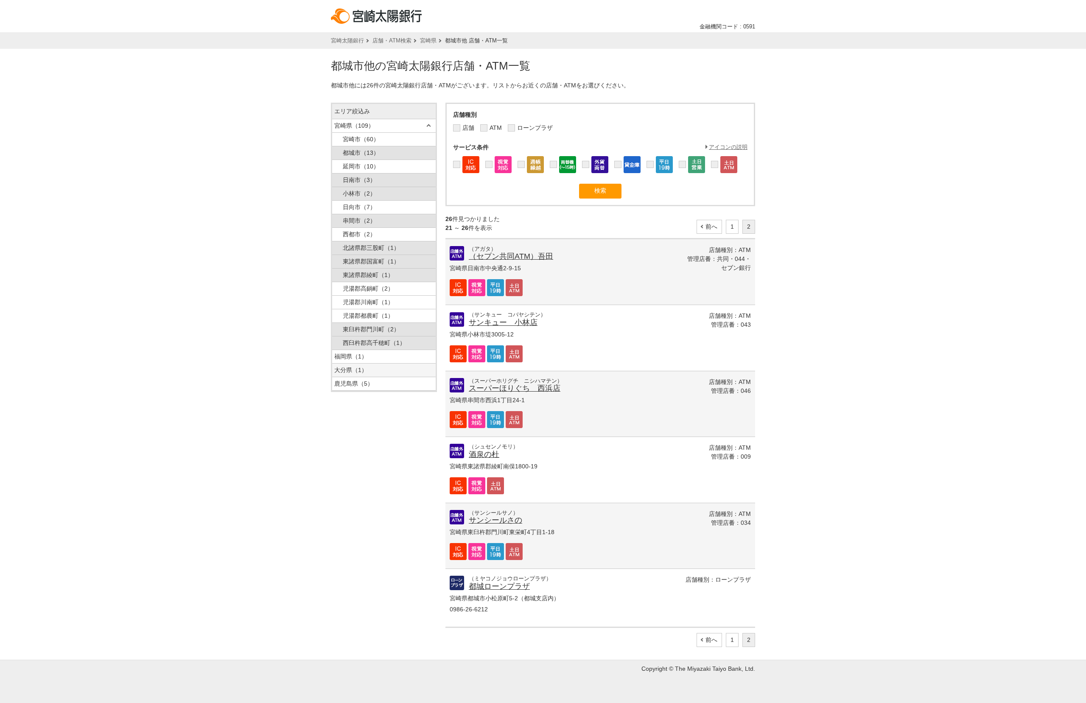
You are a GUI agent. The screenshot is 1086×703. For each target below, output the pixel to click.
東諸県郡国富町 (371, 261)
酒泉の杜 (484, 454)
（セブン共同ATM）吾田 (511, 256)
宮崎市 (361, 139)
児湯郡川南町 (368, 302)
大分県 (350, 370)
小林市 (359, 193)
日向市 (359, 207)
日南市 (359, 179)
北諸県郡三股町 (371, 247)
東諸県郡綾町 (368, 275)
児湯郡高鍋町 (368, 288)
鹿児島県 (353, 383)
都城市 (361, 152)
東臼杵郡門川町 (371, 329)
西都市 (359, 234)
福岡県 (350, 356)
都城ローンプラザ (499, 586)
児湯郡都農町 (368, 315)
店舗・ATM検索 (391, 40)
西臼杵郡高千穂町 (374, 342)
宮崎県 (428, 40)
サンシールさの (495, 520)
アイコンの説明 (728, 147)
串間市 (359, 220)
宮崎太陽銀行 (347, 40)
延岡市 (361, 166)
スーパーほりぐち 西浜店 (514, 388)
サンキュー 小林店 (503, 322)
